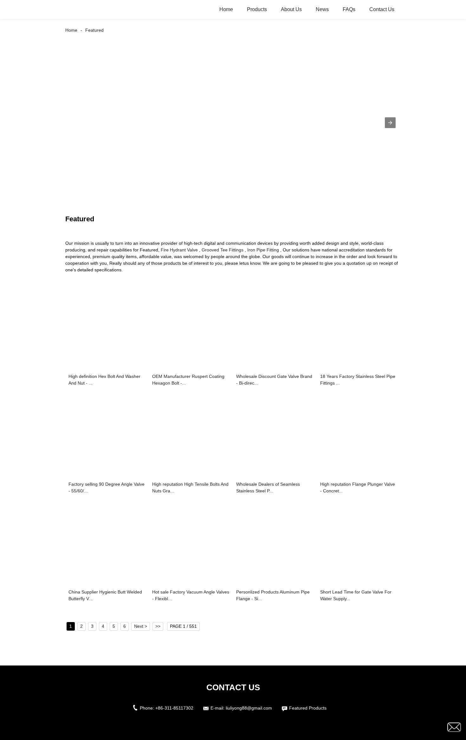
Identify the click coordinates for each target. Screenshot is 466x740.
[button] (390, 122)
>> (157, 626)
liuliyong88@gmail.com (249, 708)
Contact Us (381, 9)
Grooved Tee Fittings (222, 249)
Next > (140, 626)
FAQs (349, 9)
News (322, 9)
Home (226, 9)
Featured (94, 30)
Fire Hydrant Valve (179, 249)
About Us (291, 9)
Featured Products (308, 708)
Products (257, 9)
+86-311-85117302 (174, 708)
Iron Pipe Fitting (263, 249)
